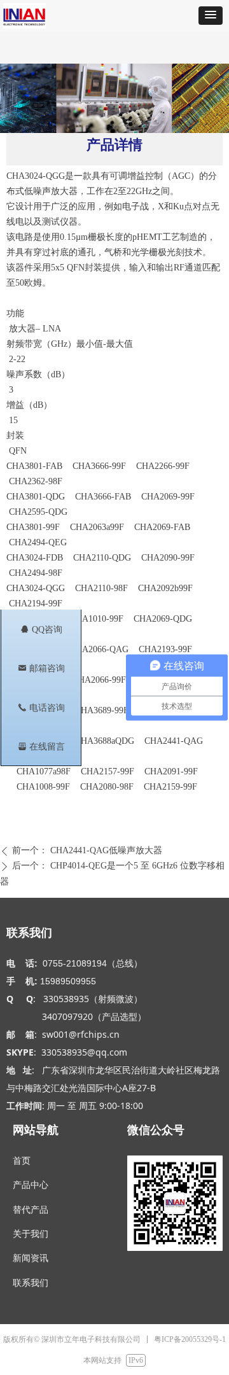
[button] (210, 15)
